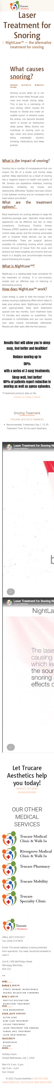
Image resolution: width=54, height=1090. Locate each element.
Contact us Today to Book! (27, 397)
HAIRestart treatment (16, 1004)
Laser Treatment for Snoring (20, 1028)
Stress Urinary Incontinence (20, 989)
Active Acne (9, 1018)
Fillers (7, 1046)
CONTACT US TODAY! (27, 788)
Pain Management (13, 1010)
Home (5, 981)
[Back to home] (27, 5)
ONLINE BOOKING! (27, 792)
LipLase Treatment (13, 1024)
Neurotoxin (9, 1042)
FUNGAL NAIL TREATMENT (16, 1031)
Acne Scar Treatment (15, 1021)
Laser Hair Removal (14, 1035)
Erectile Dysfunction (15, 1001)
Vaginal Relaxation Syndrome (20, 993)
